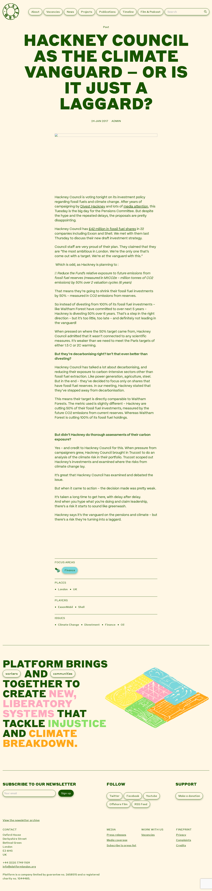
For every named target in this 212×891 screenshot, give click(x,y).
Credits (181, 845)
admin (116, 121)
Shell (81, 607)
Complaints (183, 840)
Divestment (92, 624)
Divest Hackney (92, 206)
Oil (122, 624)
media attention (136, 206)
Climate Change (68, 624)
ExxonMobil (65, 607)
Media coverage (117, 840)
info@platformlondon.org (19, 866)
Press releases (116, 834)
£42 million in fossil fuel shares (112, 229)
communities (62, 673)
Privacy (181, 834)
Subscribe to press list (121, 845)
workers (11, 673)
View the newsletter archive (21, 820)
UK (75, 589)
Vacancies (148, 834)
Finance (70, 570)
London (63, 589)
